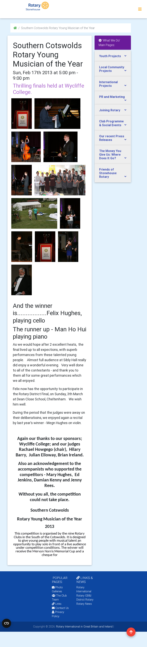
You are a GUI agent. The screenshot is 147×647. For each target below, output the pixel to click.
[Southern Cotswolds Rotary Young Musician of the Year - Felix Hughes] (34, 213)
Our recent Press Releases (111, 138)
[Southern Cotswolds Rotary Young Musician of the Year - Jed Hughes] (26, 146)
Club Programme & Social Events (111, 123)
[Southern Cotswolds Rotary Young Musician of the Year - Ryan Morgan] (60, 146)
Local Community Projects (111, 69)
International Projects (108, 84)
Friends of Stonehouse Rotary (108, 173)
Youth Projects (110, 56)
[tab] (113, 56)
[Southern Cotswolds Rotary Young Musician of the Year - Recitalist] (68, 246)
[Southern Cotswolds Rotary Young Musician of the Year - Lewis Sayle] (57, 113)
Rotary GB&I (83, 595)
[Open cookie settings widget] (6, 623)
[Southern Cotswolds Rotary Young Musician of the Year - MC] (21, 280)
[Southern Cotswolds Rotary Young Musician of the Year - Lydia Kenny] (70, 213)
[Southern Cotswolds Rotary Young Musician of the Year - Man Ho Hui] (21, 246)
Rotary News (84, 604)
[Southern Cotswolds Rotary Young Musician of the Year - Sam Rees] (21, 180)
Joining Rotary (109, 110)
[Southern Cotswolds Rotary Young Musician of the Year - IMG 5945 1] (45, 246)
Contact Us (62, 608)
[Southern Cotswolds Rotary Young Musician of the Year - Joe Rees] (60, 180)
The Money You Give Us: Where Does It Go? (110, 154)
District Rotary (84, 599)
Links (58, 604)
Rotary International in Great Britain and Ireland (84, 626)
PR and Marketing (112, 97)
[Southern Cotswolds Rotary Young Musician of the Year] (21, 113)
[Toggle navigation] (140, 9)
